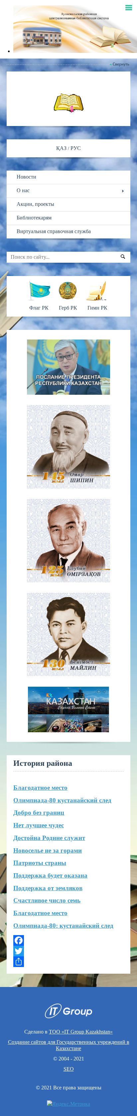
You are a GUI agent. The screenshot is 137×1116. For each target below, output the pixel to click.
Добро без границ (38, 812)
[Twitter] (68, 951)
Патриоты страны (39, 862)
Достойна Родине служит (49, 837)
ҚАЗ (62, 148)
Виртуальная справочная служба (54, 231)
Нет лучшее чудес (38, 825)
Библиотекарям (34, 217)
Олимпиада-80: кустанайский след (63, 925)
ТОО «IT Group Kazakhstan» (81, 1032)
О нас (23, 190)
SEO (69, 1069)
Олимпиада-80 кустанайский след (62, 800)
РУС (75, 148)
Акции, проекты (35, 204)
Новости (26, 177)
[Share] (68, 961)
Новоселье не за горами (47, 850)
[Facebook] (68, 940)
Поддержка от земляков (47, 888)
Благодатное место (40, 787)
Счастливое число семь (46, 900)
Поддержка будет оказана (50, 875)
